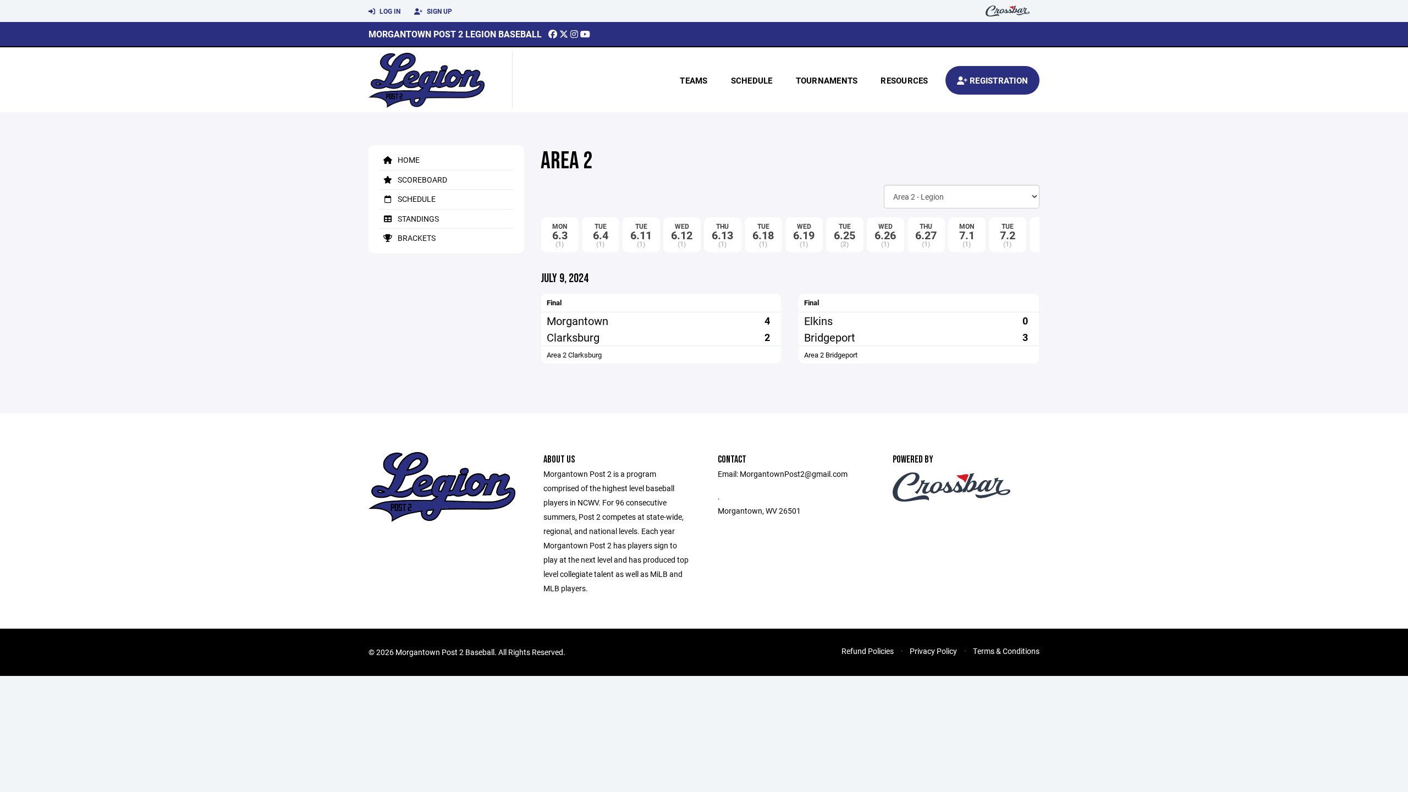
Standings (417, 218)
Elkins (818, 321)
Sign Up (438, 11)
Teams (693, 80)
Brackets (416, 238)
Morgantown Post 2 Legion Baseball (455, 34)
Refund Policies (868, 651)
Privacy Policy (933, 651)
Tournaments (827, 80)
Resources (904, 80)
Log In (389, 11)
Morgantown (577, 321)
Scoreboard (421, 179)
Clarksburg (573, 337)
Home (408, 160)
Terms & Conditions (1006, 651)
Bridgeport (829, 337)
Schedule (752, 80)
